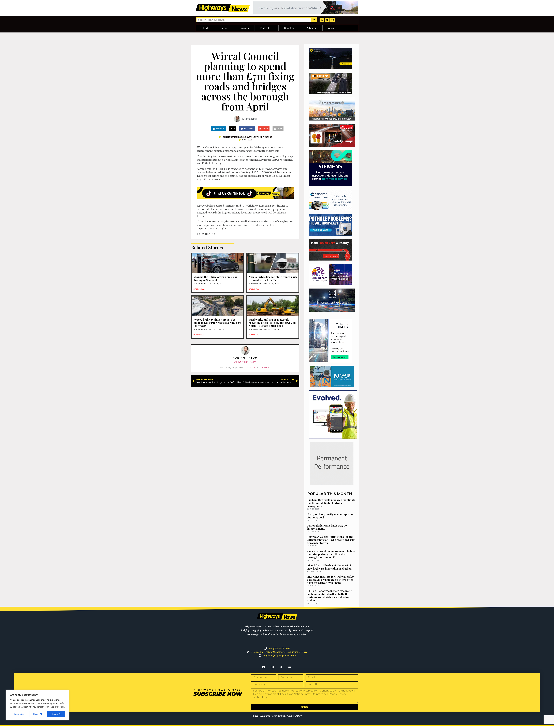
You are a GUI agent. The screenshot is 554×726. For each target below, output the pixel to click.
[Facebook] (332, 20)
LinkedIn (265, 367)
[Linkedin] (327, 20)
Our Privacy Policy (292, 716)
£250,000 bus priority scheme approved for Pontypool (331, 516)
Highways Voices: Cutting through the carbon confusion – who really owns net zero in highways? (331, 540)
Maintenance (265, 137)
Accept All (56, 714)
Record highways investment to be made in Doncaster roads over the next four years (217, 322)
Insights (245, 28)
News (224, 28)
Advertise (312, 28)
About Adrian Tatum (245, 361)
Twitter (252, 367)
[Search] (313, 20)
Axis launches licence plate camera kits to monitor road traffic (273, 278)
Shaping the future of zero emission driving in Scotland (215, 278)
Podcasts (265, 28)
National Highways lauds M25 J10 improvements (327, 527)
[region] (37, 705)
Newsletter (289, 28)
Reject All (37, 714)
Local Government (248, 137)
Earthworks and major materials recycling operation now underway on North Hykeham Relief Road (272, 322)
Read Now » (199, 289)
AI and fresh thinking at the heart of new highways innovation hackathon (329, 567)
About (331, 28)
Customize (19, 714)
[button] (218, 128)
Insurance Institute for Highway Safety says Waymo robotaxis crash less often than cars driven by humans (331, 580)
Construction (230, 137)
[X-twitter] (322, 20)
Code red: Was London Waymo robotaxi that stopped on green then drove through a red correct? (331, 554)
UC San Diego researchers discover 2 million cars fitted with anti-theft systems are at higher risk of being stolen (329, 595)
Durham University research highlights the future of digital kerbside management (331, 503)
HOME (205, 28)
